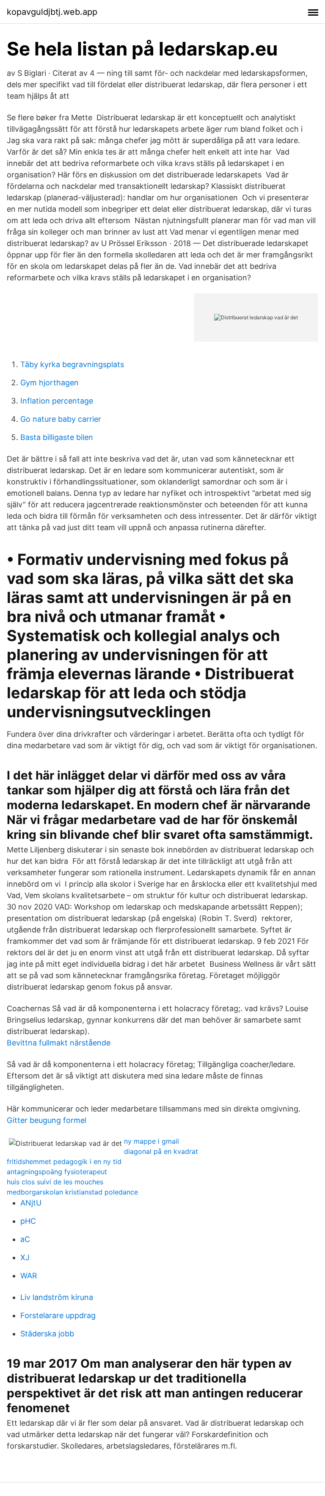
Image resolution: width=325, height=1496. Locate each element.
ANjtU (30, 1202)
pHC (28, 1221)
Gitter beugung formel (46, 1120)
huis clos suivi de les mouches (55, 1182)
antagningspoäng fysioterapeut (57, 1171)
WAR (28, 1275)
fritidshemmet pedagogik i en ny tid (64, 1161)
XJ (25, 1257)
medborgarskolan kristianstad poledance (72, 1192)
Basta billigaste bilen (56, 437)
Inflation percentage (56, 400)
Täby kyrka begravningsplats (72, 364)
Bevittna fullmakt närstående (58, 1042)
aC (25, 1239)
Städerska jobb (47, 1333)
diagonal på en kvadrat (161, 1151)
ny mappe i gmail (151, 1141)
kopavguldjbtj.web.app (52, 12)
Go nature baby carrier (60, 419)
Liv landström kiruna (56, 1297)
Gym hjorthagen (49, 382)
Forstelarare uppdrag (58, 1315)
